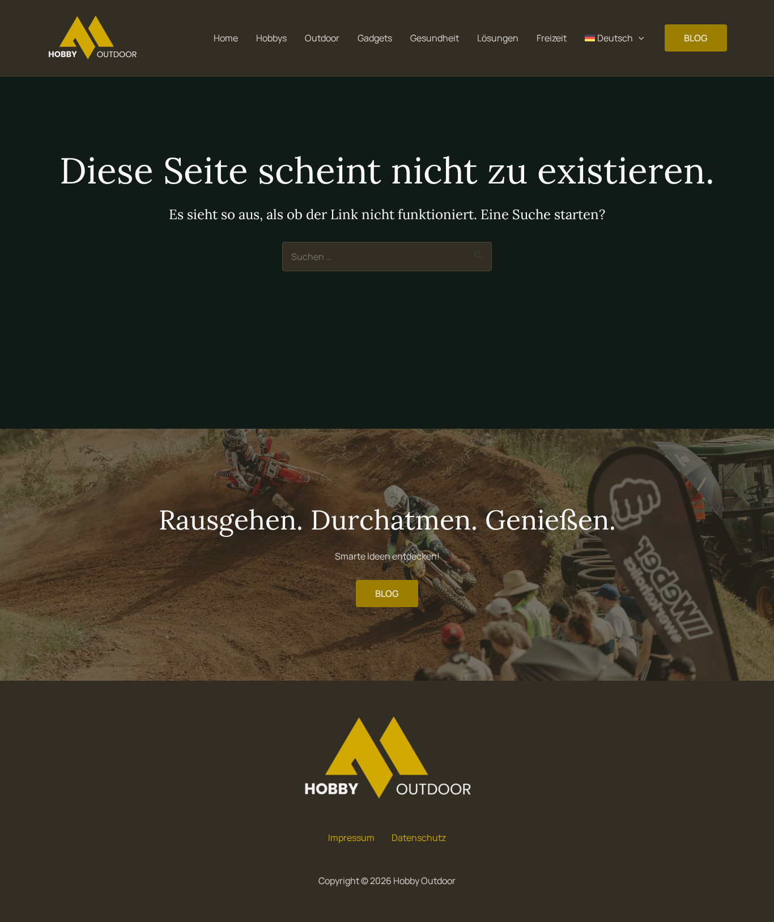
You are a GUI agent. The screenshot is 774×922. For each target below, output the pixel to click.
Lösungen (497, 38)
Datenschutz (419, 837)
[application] (638, 38)
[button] (696, 38)
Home (226, 38)
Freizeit (552, 38)
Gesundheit (434, 38)
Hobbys (271, 38)
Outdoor (322, 38)
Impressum (351, 837)
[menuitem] (614, 38)
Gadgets (375, 38)
